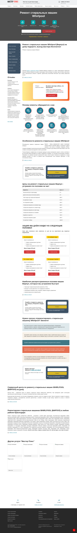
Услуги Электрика (11, 513)
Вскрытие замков (48, 6)
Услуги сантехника (12, 511)
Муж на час (56, 6)
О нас (67, 6)
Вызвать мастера (49, 31)
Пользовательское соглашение (45, 519)
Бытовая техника (29, 6)
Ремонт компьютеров (38, 6)
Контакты (41, 515)
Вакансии (41, 517)
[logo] (13, 2)
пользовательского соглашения (33, 34)
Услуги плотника (11, 517)
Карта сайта (56, 519)
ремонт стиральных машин (33, 70)
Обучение (56, 513)
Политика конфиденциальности (44, 524)
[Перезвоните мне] (74, 530)
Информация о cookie (58, 526)
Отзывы (62, 6)
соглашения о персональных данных (44, 34)
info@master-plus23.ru (59, 504)
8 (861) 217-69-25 (65, 1)
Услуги (55, 511)
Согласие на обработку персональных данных (45, 527)
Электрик (21, 6)
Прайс (55, 515)
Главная (9, 6)
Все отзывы (10, 121)
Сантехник (15, 6)
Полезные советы (42, 513)
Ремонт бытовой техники (13, 515)
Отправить (57, 172)
